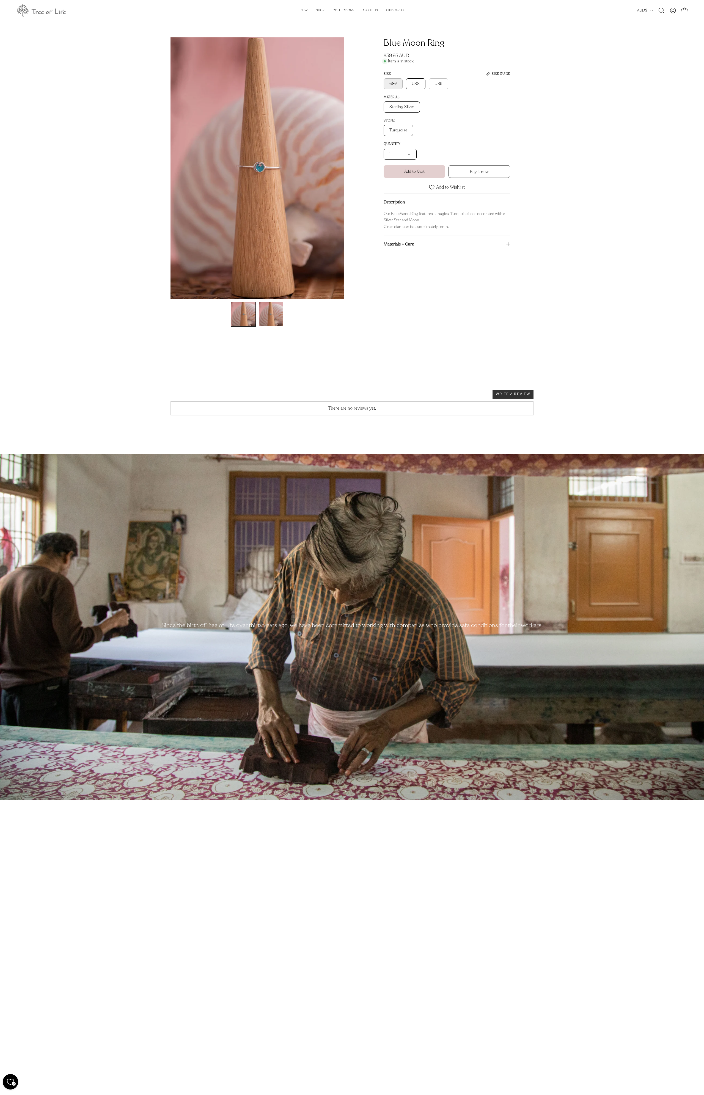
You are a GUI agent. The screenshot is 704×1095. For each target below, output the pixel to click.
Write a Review (513, 394)
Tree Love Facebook (264, 1039)
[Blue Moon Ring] (243, 314)
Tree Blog (179, 1003)
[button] (661, 10)
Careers (177, 1021)
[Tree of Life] (41, 10)
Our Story (180, 994)
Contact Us (330, 994)
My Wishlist (256, 1030)
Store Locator (183, 1030)
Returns (252, 1003)
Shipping (253, 994)
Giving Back (181, 1012)
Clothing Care (258, 1021)
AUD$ (642, 10)
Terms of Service (186, 1039)
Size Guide (255, 1012)
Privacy (177, 1048)
